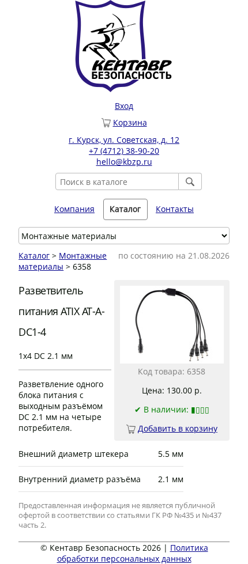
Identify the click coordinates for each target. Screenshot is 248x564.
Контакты (175, 208)
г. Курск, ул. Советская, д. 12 (124, 139)
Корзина (130, 122)
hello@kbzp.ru (124, 161)
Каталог (34, 255)
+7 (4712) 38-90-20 (124, 150)
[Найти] (190, 181)
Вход (124, 105)
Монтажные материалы (62, 261)
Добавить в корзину (177, 428)
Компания (74, 208)
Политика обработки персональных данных (132, 553)
